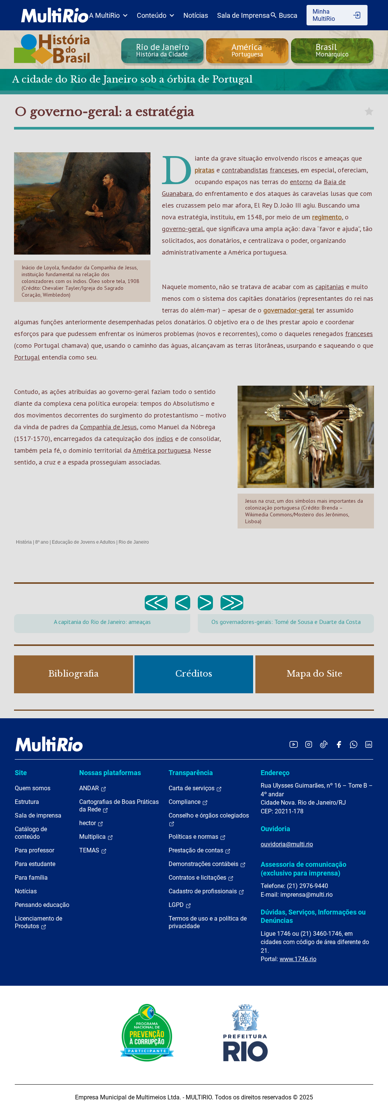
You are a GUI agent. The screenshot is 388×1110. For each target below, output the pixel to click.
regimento (327, 217)
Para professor (34, 850)
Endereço (275, 773)
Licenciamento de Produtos (38, 922)
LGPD (177, 904)
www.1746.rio (298, 959)
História (24, 542)
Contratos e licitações (198, 877)
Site (21, 773)
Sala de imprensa (38, 815)
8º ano (41, 542)
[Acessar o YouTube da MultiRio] (293, 744)
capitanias (329, 286)
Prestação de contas (197, 850)
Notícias (195, 15)
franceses (283, 170)
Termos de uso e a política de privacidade (208, 922)
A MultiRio (104, 15)
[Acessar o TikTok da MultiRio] (324, 744)
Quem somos (32, 788)
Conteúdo (151, 15)
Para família (31, 877)
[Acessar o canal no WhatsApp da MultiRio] (353, 744)
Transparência (191, 773)
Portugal (27, 357)
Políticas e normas (194, 836)
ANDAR (89, 788)
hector (88, 823)
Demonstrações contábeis (204, 864)
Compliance (185, 801)
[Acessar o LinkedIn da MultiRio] (368, 744)
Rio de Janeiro (134, 542)
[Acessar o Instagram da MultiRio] (308, 744)
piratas (204, 170)
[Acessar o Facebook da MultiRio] (338, 744)
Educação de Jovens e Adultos (83, 542)
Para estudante (35, 864)
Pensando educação (42, 904)
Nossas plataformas (110, 773)
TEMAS (90, 850)
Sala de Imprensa (243, 15)
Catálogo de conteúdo (31, 832)
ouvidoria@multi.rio (287, 844)
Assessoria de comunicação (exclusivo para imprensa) (303, 868)
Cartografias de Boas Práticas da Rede (119, 805)
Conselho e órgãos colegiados (209, 815)
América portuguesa (162, 450)
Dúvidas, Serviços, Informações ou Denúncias (313, 916)
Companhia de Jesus (108, 426)
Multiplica (93, 836)
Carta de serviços (192, 788)
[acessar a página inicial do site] (54, 15)
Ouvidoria (275, 829)
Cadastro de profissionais (203, 891)
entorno (301, 181)
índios (164, 438)
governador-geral (288, 310)
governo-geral (182, 228)
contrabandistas (245, 170)
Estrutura (27, 801)
